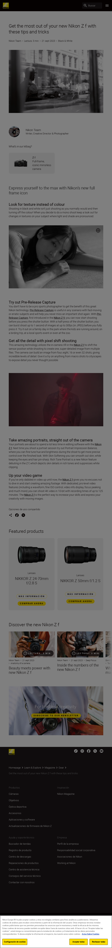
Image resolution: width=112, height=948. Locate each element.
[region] (56, 931)
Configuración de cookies (15, 941)
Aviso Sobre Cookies (90, 934)
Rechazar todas (98, 941)
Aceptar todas (78, 941)
